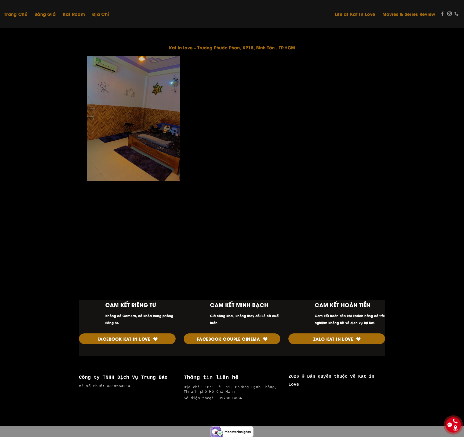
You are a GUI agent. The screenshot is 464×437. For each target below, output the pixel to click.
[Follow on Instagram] (449, 14)
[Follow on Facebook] (442, 14)
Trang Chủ (15, 14)
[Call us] (456, 14)
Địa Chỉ (100, 14)
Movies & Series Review (409, 14)
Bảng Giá (45, 14)
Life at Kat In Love (355, 14)
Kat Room (74, 14)
